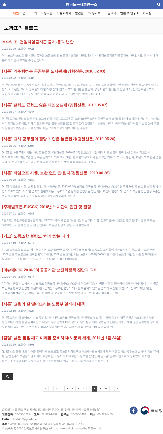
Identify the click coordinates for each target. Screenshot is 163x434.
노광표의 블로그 (21, 27)
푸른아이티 (94, 428)
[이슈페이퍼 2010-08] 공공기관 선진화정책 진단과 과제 (50, 270)
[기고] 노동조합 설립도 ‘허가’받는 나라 (35, 236)
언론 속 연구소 (129, 13)
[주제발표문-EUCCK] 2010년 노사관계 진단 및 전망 (46, 207)
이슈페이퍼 (64, 13)
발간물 (79, 13)
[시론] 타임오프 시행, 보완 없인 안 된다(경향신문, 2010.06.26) (56, 173)
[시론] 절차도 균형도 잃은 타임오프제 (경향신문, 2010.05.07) (54, 105)
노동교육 (110, 13)
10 (106, 388)
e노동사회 (94, 13)
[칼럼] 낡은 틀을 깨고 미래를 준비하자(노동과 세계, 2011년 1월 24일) (61, 338)
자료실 (147, 13)
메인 (16, 13)
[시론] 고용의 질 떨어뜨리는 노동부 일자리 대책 (43, 304)
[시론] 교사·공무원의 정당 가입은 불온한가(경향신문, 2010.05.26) (58, 139)
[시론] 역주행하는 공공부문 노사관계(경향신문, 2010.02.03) (53, 71)
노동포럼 (47, 13)
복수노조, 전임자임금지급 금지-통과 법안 (38, 42)
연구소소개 (30, 13)
